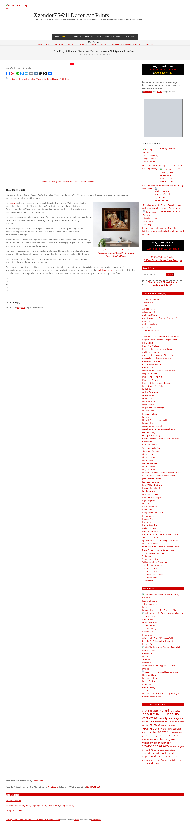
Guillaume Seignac (150, 451)
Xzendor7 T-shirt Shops (152, 574)
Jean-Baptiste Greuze (151, 478)
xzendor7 (166, 742)
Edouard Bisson (149, 395)
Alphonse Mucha (149, 315)
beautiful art (162, 715)
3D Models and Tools (151, 299)
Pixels (98, 37)
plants (154, 732)
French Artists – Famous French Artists (159, 429)
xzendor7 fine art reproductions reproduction (161, 750)
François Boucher (150, 423)
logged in (21, 307)
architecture (178, 711)
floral (167, 721)
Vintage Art (147, 556)
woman (156, 742)
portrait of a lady (175, 732)
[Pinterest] (12, 73)
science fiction (147, 739)
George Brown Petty (151, 435)
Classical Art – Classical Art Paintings (158, 358)
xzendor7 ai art (155, 746)
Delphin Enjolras (149, 373)
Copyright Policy (39, 805)
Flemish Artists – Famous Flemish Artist (159, 420)
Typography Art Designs (153, 553)
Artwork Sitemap (13, 800)
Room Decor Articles (151, 531)
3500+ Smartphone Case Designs (163, 260)
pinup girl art (146, 732)
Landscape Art (148, 491)
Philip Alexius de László (152, 512)
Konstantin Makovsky (151, 488)
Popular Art (147, 519)
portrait (13, 203)
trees (172, 739)
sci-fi (180, 736)
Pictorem (77, 37)
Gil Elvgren (147, 441)
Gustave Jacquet (149, 457)
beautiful (150, 714)
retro (175, 735)
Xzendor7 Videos (149, 577)
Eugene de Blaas (149, 414)
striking (155, 739)
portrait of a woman (149, 736)
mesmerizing (166, 728)
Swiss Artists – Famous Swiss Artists (158, 549)
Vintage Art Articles (150, 559)
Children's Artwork (150, 352)
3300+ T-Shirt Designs (163, 257)
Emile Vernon (148, 404)
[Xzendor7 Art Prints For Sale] (163, 118)
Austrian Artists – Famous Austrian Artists (160, 336)
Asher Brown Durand (151, 330)
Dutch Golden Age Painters (154, 386)
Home (56, 37)
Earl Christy (147, 389)
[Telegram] (26, 73)
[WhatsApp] (17, 73)
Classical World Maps (151, 364)
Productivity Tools (150, 525)
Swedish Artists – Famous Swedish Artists (160, 546)
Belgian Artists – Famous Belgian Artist (159, 339)
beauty (173, 714)
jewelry (163, 725)
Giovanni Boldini (149, 444)
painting (177, 728)
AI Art (144, 305)
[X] (40, 73)
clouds (161, 718)
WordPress (96, 819)
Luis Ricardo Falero (150, 494)
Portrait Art (147, 522)
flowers (173, 721)
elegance (178, 718)
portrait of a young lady (164, 736)
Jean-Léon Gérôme (150, 482)
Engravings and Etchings (153, 407)
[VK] (36, 73)
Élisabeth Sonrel (149, 401)
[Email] (31, 73)
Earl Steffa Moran (150, 392)
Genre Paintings (149, 432)
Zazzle (106, 37)
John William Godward (152, 485)
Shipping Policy (67, 805)
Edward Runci (148, 398)
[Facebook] (8, 73)
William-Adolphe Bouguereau (155, 562)
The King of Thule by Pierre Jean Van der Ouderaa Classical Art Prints (68, 181)
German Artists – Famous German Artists (160, 438)
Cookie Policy (53, 805)
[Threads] (45, 73)
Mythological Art (149, 500)
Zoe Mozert (147, 580)
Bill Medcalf (147, 342)
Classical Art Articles (151, 361)
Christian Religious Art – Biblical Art (158, 355)
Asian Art (146, 333)
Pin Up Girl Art (148, 516)
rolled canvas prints (106, 270)
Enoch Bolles (148, 410)
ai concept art (154, 710)
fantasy (152, 721)
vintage (146, 742)
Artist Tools (129, 37)
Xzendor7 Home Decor (152, 565)
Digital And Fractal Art (152, 376)
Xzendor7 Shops (149, 568)
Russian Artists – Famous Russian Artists (160, 534)
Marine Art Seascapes (151, 497)
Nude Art (146, 503)
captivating (150, 718)
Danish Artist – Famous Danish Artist (158, 370)
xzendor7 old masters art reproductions (158, 754)
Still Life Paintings (150, 543)
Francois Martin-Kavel (152, 426)
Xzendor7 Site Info (150, 571)
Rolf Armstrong (149, 528)
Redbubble (88, 37)
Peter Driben (148, 509)
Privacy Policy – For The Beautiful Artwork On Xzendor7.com (33, 819)
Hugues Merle (148, 469)
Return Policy (12, 805)
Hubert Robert (148, 466)
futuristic (145, 725)
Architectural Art (149, 324)
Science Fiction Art (150, 537)
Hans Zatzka (147, 460)
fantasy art (160, 722)
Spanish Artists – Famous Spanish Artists (160, 540)
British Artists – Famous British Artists (159, 349)
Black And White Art (151, 346)
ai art (144, 710)
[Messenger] (22, 73)
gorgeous (155, 724)
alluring (167, 710)
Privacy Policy (25, 805)
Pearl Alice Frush (149, 506)
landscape (170, 725)
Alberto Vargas (148, 308)
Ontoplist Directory (14, 810)
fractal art (181, 722)
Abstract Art (147, 302)
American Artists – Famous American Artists (161, 318)
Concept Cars (148, 367)
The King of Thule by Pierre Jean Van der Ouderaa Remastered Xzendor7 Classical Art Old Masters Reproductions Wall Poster (116, 253)
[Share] (50, 73)
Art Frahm (146, 327)
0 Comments (105, 55)
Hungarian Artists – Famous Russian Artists (161, 472)
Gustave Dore (148, 454)
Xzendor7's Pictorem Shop (163, 248)
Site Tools (115, 37)
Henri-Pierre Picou (150, 463)
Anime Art (146, 321)
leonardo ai (151, 728)
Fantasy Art (147, 417)
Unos (76, 819)
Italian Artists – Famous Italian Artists (158, 475)
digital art (169, 718)
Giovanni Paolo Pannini (152, 448)
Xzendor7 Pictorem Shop (163, 69)
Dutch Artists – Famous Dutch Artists (158, 383)
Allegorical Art (148, 312)
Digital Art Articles (150, 380)
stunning (164, 739)
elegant (145, 721)
